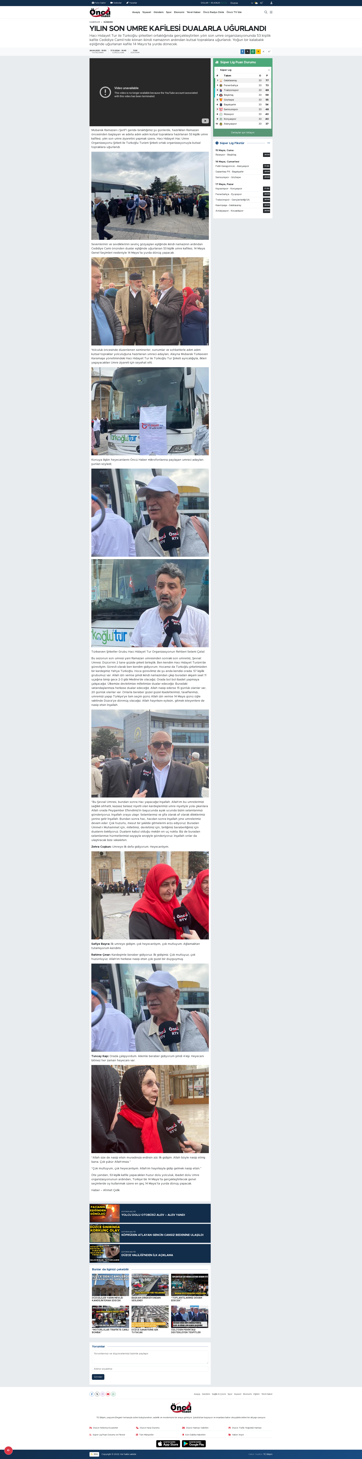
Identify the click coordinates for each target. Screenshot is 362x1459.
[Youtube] (108, 1394)
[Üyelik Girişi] (270, 3)
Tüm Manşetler (146, 1435)
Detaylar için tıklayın (242, 132)
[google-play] (193, 1443)
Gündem (159, 12)
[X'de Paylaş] (247, 51)
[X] (97, 1394)
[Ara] (266, 12)
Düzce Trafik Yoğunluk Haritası (246, 1428)
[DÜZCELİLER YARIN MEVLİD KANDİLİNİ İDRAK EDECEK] (110, 1284)
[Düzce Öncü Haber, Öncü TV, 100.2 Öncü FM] (100, 12)
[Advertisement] (242, 240)
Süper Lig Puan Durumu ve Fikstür (109, 1435)
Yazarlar (133, 3)
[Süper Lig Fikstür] (268, 143)
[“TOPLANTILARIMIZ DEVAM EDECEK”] (189, 1284)
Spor (169, 12)
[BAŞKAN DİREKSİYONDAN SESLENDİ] (150, 1284)
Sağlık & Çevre (219, 1394)
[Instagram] (102, 1394)
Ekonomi (179, 12)
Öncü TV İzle (234, 12)
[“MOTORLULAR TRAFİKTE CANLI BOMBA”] (110, 1316)
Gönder (98, 1377)
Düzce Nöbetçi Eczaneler (105, 1428)
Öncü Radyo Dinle (213, 12)
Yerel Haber (194, 12)
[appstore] (168, 1443)
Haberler (95, 22)
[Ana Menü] (271, 12)
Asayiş (136, 12)
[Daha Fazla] (258, 51)
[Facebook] (92, 1394)
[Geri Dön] (8, 1450)
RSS (95, 1454)
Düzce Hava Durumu (150, 1428)
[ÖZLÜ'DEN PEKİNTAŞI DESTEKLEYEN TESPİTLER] (189, 1316)
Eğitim (257, 1394)
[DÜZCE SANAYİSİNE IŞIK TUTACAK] (150, 1316)
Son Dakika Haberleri (195, 1435)
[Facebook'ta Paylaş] (242, 51)
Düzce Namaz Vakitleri (197, 1428)
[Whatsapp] (113, 1394)
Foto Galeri (100, 3)
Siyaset (146, 12)
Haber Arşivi (238, 1435)
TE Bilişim (267, 1454)
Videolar (117, 3)
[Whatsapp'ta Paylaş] (252, 51)
